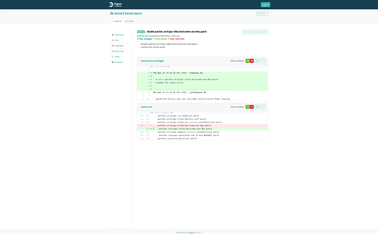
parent (264, 32)
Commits (118, 45)
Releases (118, 62)
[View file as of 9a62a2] (257, 61)
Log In (266, 4)
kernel (118, 13)
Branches (119, 51)
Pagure (191, 232)
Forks (117, 56)
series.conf (146, 106)
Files (116, 40)
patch (251, 32)
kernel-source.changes (152, 60)
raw (245, 32)
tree (257, 32)
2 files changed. (145, 38)
